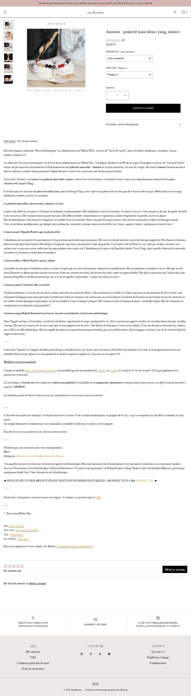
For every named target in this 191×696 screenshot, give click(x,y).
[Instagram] (82, 654)
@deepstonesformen (53, 456)
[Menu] (8, 12)
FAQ (33, 657)
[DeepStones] (95, 12)
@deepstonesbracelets (27, 456)
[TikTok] (100, 654)
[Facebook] (91, 654)
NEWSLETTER (145, 481)
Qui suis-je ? (158, 652)
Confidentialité (158, 663)
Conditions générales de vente (33, 663)
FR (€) (95, 683)
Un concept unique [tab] (27, 141)
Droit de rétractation (33, 669)
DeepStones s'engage (158, 657)
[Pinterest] (109, 654)
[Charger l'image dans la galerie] (8, 25)
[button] (175, 12)
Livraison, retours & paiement (122, 124)
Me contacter (33, 652)
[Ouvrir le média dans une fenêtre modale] (56, 57)
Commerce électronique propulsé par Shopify (106, 690)
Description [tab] (9, 141)
